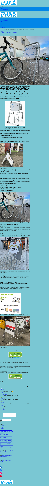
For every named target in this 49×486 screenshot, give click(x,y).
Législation (2, 426)
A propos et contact (3, 10)
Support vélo (2, 428)
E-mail (1, 419)
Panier (2, 25)
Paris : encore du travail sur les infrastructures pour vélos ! (6, 439)
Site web (1, 420)
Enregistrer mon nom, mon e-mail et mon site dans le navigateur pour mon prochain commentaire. (11, 421)
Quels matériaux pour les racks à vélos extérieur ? (5, 443)
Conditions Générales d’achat (4, 9)
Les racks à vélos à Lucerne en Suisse (4, 435)
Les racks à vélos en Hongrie (7, 384)
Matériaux (2, 427)
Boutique (2, 8)
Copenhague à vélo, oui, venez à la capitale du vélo (5, 447)
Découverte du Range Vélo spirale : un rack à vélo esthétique (6, 445)
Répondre (2, 392)
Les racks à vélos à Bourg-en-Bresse (4, 434)
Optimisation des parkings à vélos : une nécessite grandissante (6, 441)
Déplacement (2, 425)
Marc (0, 460)
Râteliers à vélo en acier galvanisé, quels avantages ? (5, 442)
